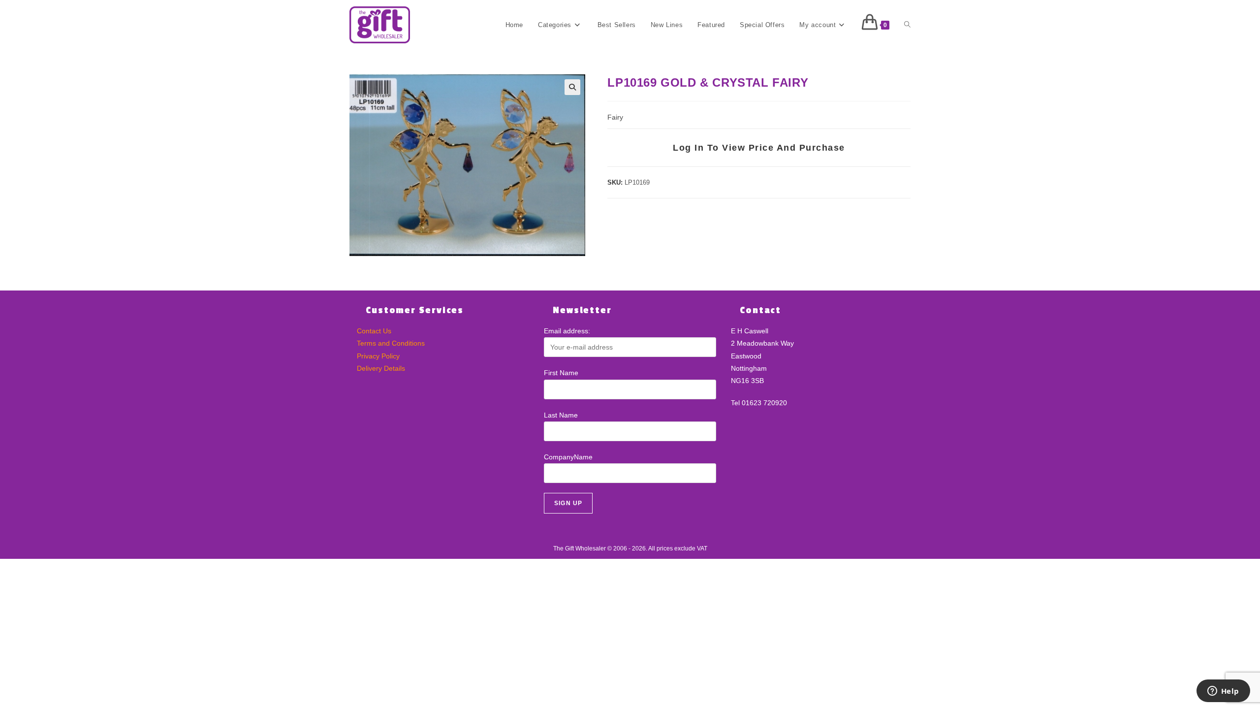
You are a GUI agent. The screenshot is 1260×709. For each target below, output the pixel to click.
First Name (561, 373)
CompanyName (568, 457)
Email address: (567, 331)
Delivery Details (381, 368)
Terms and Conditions (391, 343)
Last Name (561, 415)
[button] (572, 87)
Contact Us (374, 331)
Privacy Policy (378, 356)
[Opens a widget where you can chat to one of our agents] (1223, 691)
